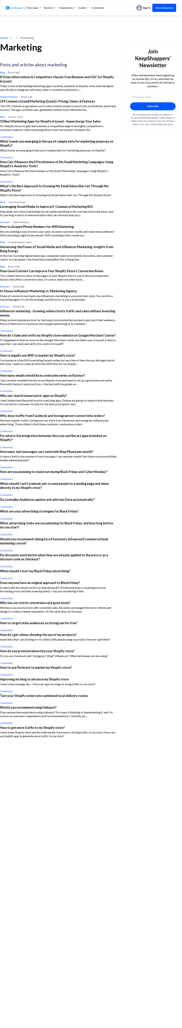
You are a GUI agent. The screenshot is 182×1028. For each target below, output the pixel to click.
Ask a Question (164, 7)
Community (98, 8)
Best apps (33, 7)
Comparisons (65, 7)
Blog (2, 72)
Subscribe (153, 106)
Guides (82, 7)
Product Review (9, 96)
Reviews (48, 7)
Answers (5, 222)
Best (2, 116)
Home (4, 37)
